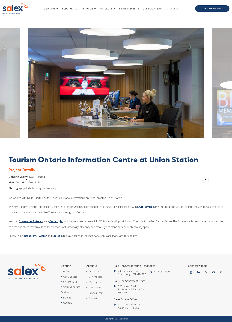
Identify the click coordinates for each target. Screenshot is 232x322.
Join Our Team (152, 8)
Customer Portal (212, 8)
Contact (172, 8)
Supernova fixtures (31, 221)
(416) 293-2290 (162, 271)
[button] (26, 180)
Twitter (42, 236)
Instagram (30, 236)
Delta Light (56, 221)
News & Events (129, 8)
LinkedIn (57, 236)
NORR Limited (145, 207)
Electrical (69, 8)
